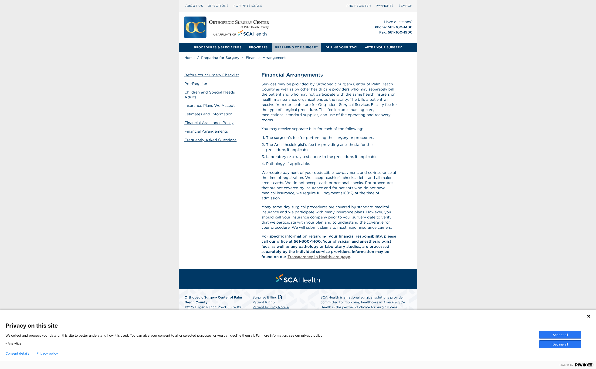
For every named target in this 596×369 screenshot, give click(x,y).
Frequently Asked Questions (210, 140)
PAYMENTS (385, 5)
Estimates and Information (208, 114)
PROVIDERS (258, 47)
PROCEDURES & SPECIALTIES (217, 47)
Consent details (17, 353)
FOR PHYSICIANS (248, 5)
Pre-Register (195, 83)
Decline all (560, 344)
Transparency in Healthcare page (319, 257)
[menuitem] (194, 6)
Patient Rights (264, 302)
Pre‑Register (358, 5)
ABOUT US (194, 5)
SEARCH (406, 5)
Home (189, 58)
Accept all (560, 335)
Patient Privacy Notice (271, 307)
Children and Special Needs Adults (209, 94)
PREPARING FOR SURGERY (296, 47)
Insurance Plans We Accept (209, 105)
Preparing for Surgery (220, 58)
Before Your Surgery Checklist (211, 75)
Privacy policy (47, 353)
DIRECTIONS (218, 5)
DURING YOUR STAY (341, 47)
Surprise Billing (265, 297)
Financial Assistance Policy (209, 123)
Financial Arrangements (206, 131)
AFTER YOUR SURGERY (383, 47)
